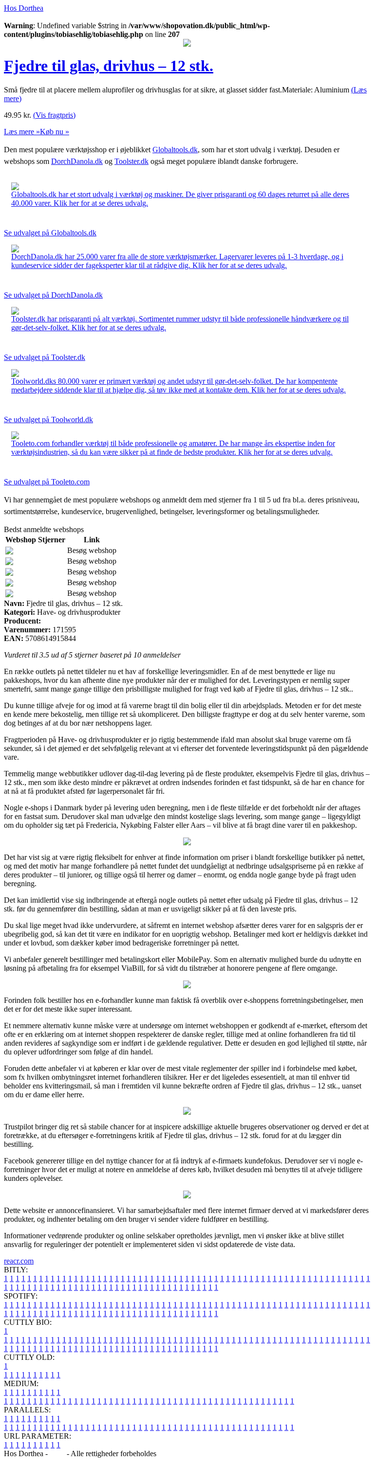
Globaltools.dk (175, 149)
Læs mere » (22, 131)
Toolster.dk (131, 161)
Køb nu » (54, 131)
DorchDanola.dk (77, 161)
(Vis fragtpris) (54, 115)
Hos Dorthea (23, 8)
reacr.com (19, 1261)
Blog (57, 1453)
